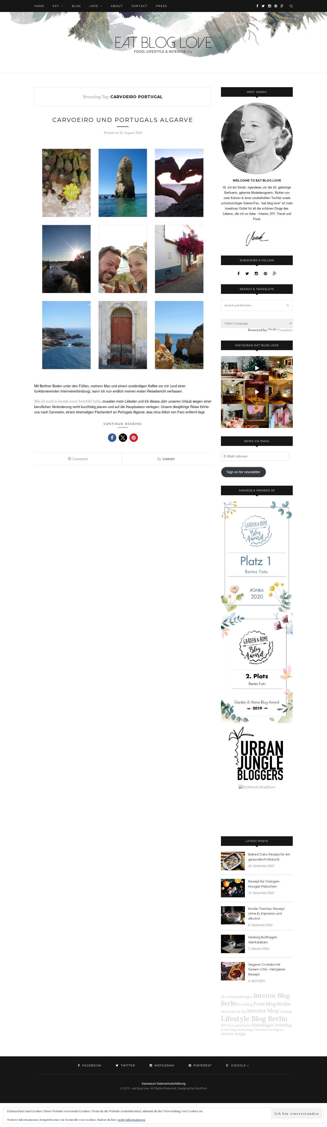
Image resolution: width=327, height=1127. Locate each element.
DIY (223, 1025)
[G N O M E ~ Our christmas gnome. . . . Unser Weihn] (257, 368)
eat (56, 6)
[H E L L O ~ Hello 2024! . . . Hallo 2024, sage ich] (233, 368)
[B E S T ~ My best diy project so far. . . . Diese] (281, 416)
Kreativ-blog (228, 1029)
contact (139, 6)
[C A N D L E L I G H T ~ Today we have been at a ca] (257, 392)
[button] (112, 437)
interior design (233, 1034)
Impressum (149, 1083)
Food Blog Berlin (272, 1004)
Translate (285, 330)
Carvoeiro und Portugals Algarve (122, 119)
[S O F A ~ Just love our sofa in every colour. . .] (233, 416)
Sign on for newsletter (243, 472)
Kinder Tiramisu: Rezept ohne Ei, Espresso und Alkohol (266, 914)
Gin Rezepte (228, 1011)
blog (76, 6)
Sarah (169, 459)
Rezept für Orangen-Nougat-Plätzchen (264, 883)
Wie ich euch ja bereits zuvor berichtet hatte (67, 401)
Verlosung (285, 1011)
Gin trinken (261, 1029)
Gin (223, 996)
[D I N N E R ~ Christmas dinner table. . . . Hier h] (281, 368)
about (117, 6)
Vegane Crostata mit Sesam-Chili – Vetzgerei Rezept (266, 969)
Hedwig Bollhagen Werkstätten (262, 939)
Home (39, 6)
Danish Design (245, 1029)
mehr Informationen (131, 1119)
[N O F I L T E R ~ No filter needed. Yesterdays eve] (257, 416)
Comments (78, 459)
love (94, 6)
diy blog (241, 1011)
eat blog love (276, 1029)
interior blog (262, 1010)
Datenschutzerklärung (171, 1083)
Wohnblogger (262, 1025)
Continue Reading (123, 424)
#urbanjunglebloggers (239, 996)
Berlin (246, 1025)
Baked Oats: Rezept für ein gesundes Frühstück (269, 856)
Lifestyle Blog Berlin (254, 1018)
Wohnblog (283, 1025)
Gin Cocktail (234, 1025)
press (161, 6)
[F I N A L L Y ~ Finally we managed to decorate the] (281, 392)
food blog (245, 1004)
